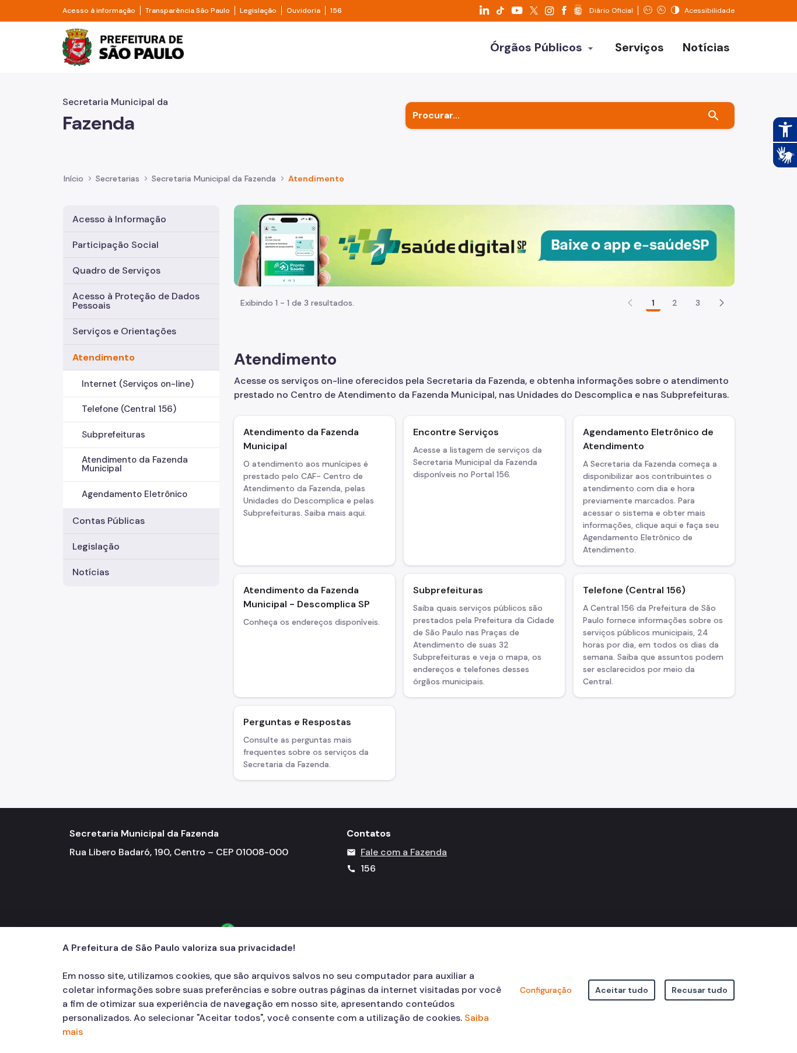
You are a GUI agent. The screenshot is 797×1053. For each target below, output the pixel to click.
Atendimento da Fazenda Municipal (135, 464)
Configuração (546, 990)
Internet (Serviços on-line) (138, 384)
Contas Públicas (108, 521)
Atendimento (103, 357)
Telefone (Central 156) (129, 409)
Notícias (90, 572)
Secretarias (117, 178)
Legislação (258, 10)
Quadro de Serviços (116, 270)
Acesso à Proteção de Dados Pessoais (136, 301)
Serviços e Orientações (124, 331)
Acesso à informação (98, 10)
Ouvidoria (303, 10)
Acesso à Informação (119, 219)
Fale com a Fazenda (404, 852)
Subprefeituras (113, 434)
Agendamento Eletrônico (134, 494)
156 (336, 10)
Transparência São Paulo (187, 10)
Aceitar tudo (621, 990)
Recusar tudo (700, 990)
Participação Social (115, 245)
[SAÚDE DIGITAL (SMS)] (484, 245)
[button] (721, 302)
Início (73, 178)
